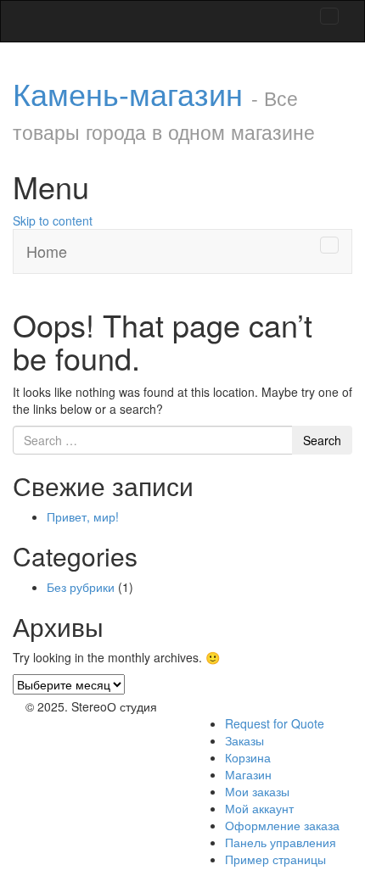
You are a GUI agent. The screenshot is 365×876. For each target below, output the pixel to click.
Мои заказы (257, 791)
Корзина (248, 757)
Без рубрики (81, 586)
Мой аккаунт (259, 808)
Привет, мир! (83, 516)
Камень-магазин (164, 108)
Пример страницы (275, 859)
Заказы (244, 740)
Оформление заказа (282, 825)
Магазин (248, 774)
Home (46, 251)
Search (322, 440)
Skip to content (53, 220)
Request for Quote (274, 723)
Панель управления (280, 842)
